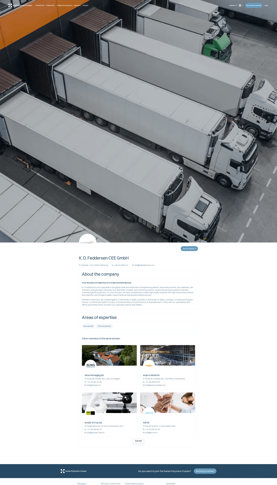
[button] (240, 5)
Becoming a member (253, 5)
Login (266, 5)
